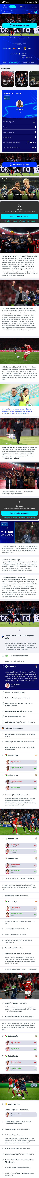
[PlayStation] (7, 98)
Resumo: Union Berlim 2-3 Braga (20, 83)
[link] (12, 6)
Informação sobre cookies (27, 221)
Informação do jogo (27, 62)
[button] (33, 6)
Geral (4, 62)
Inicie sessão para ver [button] (21, 25)
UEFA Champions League (5, 6)
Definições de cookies (10, 221)
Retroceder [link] (7, 12)
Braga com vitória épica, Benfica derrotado (6, 82)
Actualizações (13, 62)
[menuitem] (13, 6)
